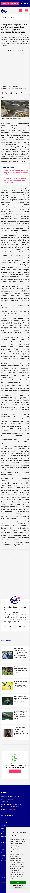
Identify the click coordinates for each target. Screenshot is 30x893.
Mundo (3, 855)
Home (5, 17)
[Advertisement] (15, 67)
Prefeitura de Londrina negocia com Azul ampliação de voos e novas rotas (15, 180)
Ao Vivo (3, 828)
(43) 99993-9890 (11, 809)
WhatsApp (6, 877)
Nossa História (5, 823)
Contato (3, 825)
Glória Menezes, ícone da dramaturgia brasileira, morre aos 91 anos (21, 731)
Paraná (3, 850)
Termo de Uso (5, 834)
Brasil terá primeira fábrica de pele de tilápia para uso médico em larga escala (20, 714)
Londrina (3, 847)
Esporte (3, 858)
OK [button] (18, 882)
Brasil (12, 17)
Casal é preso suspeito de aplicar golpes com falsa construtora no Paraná (16, 173)
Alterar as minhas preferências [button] (18, 886)
